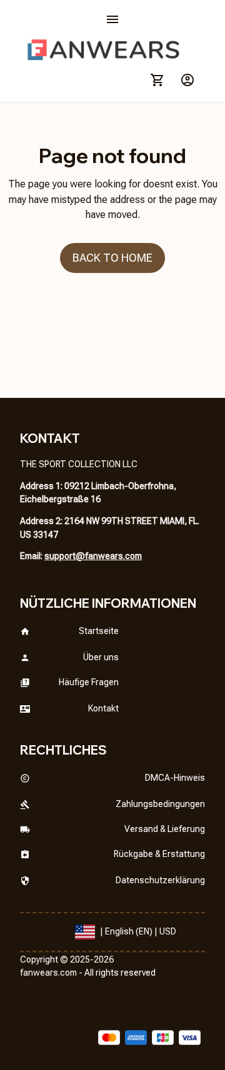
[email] (93, 556)
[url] (48, 973)
